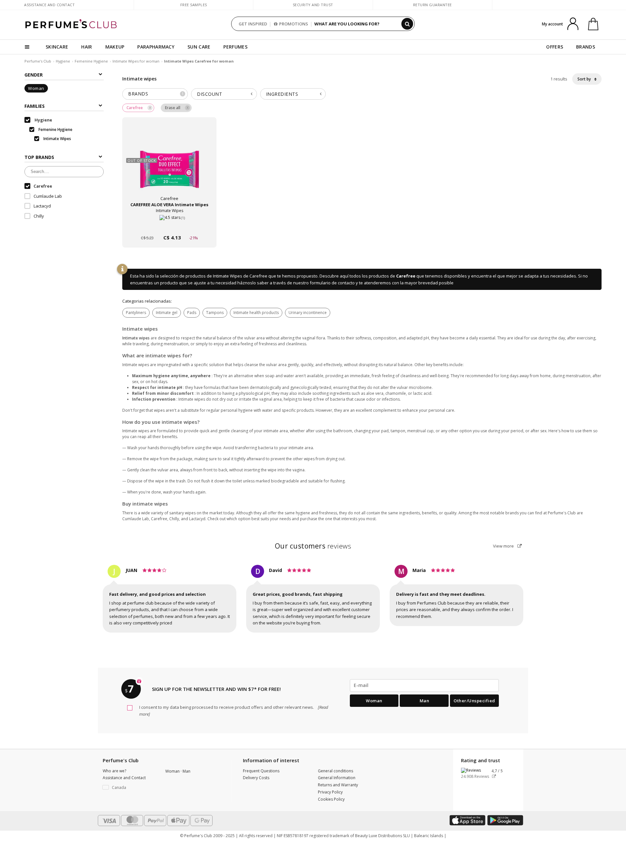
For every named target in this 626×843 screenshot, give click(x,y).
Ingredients (282, 94)
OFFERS (554, 47)
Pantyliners (136, 312)
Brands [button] (156, 94)
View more (504, 546)
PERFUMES (235, 47)
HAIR (86, 47)
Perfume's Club (37, 61)
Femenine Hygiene (91, 61)
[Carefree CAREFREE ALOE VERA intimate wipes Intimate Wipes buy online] (169, 225)
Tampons (215, 312)
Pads (191, 312)
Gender (33, 75)
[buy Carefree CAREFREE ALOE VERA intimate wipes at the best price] (169, 165)
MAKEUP (115, 47)
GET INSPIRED (253, 24)
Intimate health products (256, 312)
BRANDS (585, 47)
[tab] (155, 94)
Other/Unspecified (474, 701)
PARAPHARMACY (155, 47)
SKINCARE (57, 47)
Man (424, 701)
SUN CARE (198, 47)
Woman (36, 88)
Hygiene (63, 61)
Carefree (405, 276)
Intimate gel (166, 312)
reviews (313, 545)
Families (34, 106)
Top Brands (39, 157)
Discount (209, 94)
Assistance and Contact (49, 4)
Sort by (584, 79)
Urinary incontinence (308, 312)
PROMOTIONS (293, 24)
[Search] (407, 24)
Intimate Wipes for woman (136, 61)
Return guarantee (432, 4)
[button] (129, 788)
